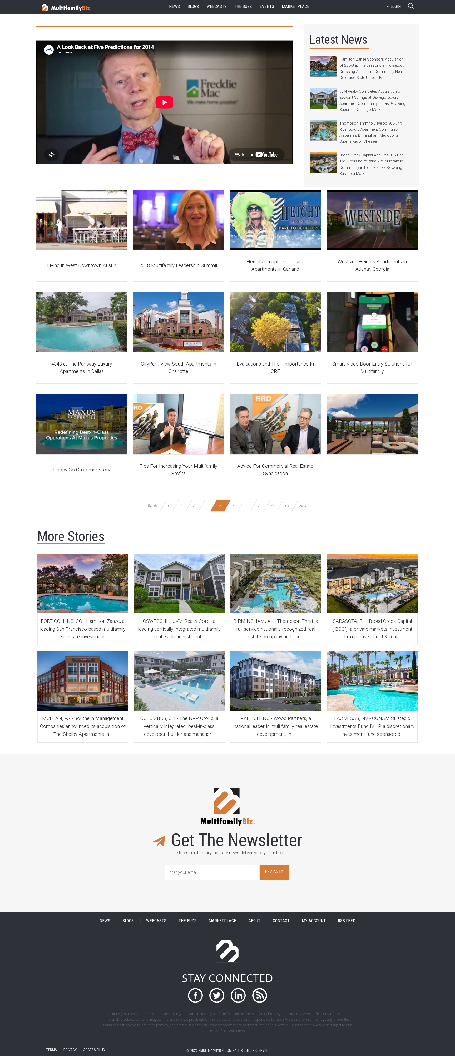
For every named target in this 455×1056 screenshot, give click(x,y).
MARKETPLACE (222, 920)
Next (303, 506)
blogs (193, 6)
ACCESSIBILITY (94, 1050)
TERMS (51, 1050)
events (267, 6)
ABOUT (254, 920)
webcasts (216, 6)
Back (152, 506)
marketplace (295, 6)
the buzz (243, 6)
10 (286, 506)
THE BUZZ (187, 920)
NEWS (105, 920)
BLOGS (128, 920)
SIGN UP (276, 872)
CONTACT (281, 920)
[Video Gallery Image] (81, 220)
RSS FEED (346, 920)
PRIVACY (70, 1050)
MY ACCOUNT (314, 920)
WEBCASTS (156, 920)
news (174, 6)
